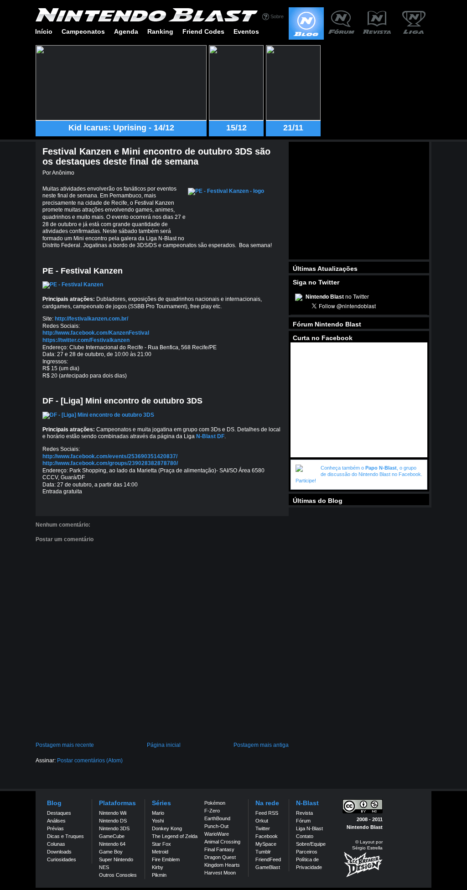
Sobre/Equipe (311, 844)
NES (104, 867)
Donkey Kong (167, 828)
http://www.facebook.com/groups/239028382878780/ (110, 463)
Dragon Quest (220, 857)
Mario (158, 813)
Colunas (56, 844)
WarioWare (216, 834)
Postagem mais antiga (261, 745)
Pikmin (159, 875)
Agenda (126, 31)
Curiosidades (61, 859)
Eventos (246, 31)
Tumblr (263, 851)
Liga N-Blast (309, 828)
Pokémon (214, 803)
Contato (304, 836)
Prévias (55, 828)
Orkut (261, 820)
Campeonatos (83, 31)
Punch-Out (216, 826)
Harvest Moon (220, 872)
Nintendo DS (113, 820)
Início (43, 31)
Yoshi (158, 820)
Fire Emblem (166, 859)
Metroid (160, 851)
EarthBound (217, 818)
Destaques (59, 813)
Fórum (303, 820)
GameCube (112, 836)
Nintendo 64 (112, 844)
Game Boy (111, 851)
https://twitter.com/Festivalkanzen (86, 340)
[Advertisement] (359, 201)
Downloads (59, 851)
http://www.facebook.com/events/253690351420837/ (109, 456)
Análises (56, 820)
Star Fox (161, 844)
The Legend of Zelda (174, 836)
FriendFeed (268, 859)
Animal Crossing (222, 841)
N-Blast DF (210, 436)
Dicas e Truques (65, 836)
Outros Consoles (118, 875)
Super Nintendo (116, 859)
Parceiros (306, 851)
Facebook (266, 836)
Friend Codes (203, 31)
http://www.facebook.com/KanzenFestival (95, 333)
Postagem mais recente (65, 745)
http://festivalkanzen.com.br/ (91, 319)
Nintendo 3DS (114, 828)
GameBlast (267, 867)
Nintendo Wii (112, 813)
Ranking (160, 31)
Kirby (157, 867)
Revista (304, 813)
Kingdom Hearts (222, 865)
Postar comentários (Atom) (90, 760)
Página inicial (164, 745)
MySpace (265, 844)
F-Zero (212, 810)
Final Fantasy (219, 849)
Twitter (262, 828)
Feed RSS (266, 813)
